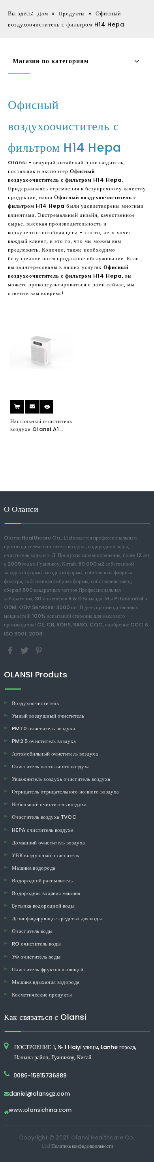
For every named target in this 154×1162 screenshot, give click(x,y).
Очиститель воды (32, 931)
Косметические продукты (42, 994)
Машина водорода (33, 868)
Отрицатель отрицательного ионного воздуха (65, 791)
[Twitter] (25, 649)
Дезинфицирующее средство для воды (57, 918)
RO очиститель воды (36, 944)
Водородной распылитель (42, 880)
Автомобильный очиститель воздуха (55, 754)
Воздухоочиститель (35, 703)
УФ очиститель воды (36, 957)
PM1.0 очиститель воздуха (43, 728)
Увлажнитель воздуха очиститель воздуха (61, 779)
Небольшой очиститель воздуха (49, 804)
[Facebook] (11, 649)
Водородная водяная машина (46, 893)
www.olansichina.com (40, 1110)
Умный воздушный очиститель (48, 716)
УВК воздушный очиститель (45, 855)
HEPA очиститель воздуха (42, 830)
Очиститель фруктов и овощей (47, 969)
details (53, 404)
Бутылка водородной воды (43, 906)
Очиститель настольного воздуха (51, 766)
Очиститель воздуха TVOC (44, 817)
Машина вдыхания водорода (45, 982)
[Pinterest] (38, 649)
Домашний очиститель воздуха (48, 842)
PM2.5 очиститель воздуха (44, 741)
